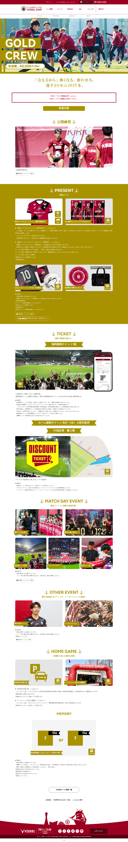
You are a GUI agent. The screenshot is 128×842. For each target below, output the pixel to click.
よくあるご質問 (77, 800)
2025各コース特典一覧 (64, 790)
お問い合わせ (99, 831)
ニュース (59, 9)
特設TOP (101, 9)
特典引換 (70, 9)
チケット (49, 2)
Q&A (80, 9)
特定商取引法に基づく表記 (62, 800)
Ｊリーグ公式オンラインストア (65, 2)
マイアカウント (87, 2)
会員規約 (48, 800)
